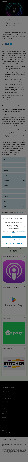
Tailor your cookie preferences (14, 243)
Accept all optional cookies (14, 237)
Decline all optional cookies (14, 240)
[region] (14, 231)
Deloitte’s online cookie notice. (18, 231)
